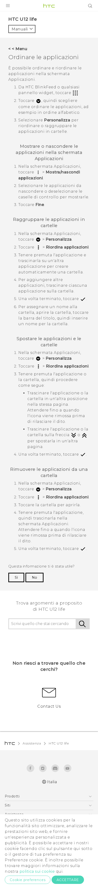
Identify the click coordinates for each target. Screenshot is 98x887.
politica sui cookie (37, 871)
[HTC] (49, 6)
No (34, 577)
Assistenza (32, 743)
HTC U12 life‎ (59, 743)
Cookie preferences (27, 880)
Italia (52, 782)
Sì (16, 577)
